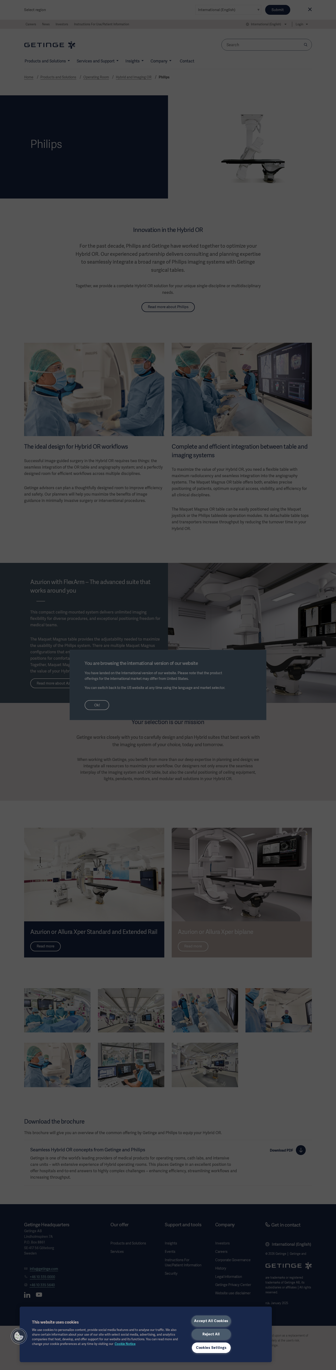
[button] (19, 1336)
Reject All (211, 1334)
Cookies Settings (211, 1347)
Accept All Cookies (211, 1321)
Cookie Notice (125, 1344)
